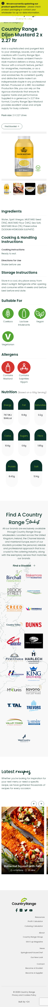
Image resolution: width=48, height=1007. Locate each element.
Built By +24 (24, 1001)
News (42, 948)
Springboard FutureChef (32, 952)
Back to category (12, 22)
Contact (41, 964)
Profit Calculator (35, 921)
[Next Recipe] (41, 804)
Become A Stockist (34, 968)
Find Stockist (11, 126)
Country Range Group (33, 937)
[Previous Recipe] (34, 804)
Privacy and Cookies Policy (24, 995)
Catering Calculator (34, 926)
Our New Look (37, 957)
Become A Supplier (34, 973)
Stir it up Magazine (34, 941)
